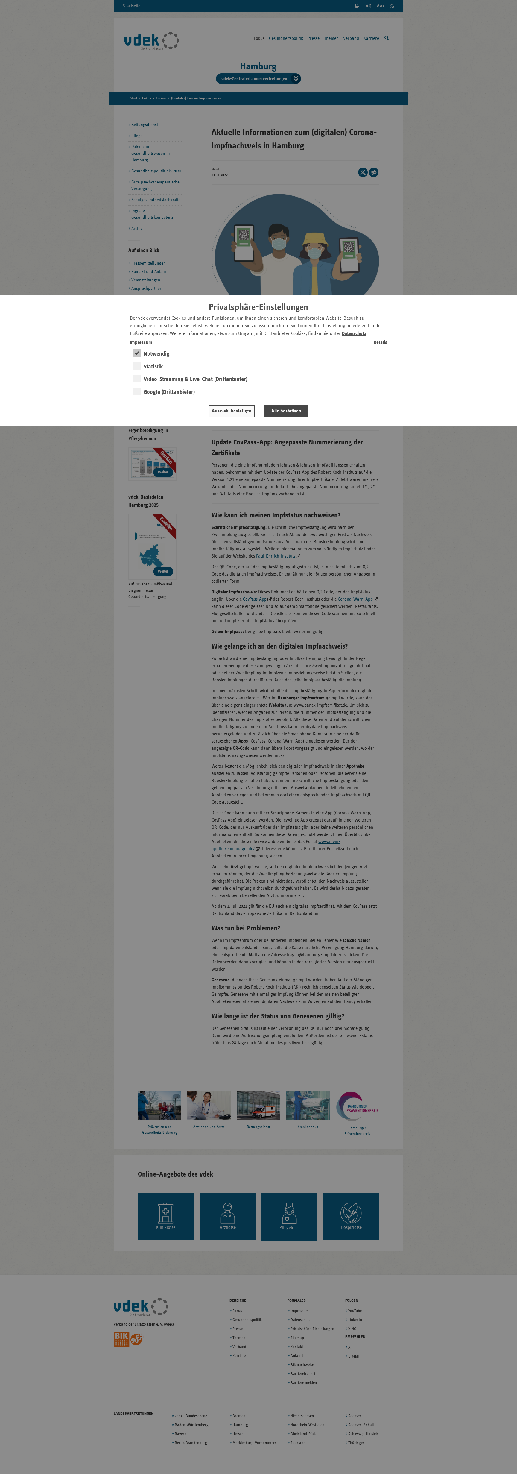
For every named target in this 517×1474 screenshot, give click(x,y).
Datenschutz (354, 333)
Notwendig (157, 354)
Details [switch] (380, 342)
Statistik (153, 367)
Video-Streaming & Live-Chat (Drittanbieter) (195, 379)
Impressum (141, 342)
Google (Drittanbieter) (169, 392)
